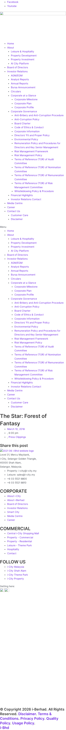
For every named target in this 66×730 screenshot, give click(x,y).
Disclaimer (17, 219)
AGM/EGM (17, 75)
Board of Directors (17, 67)
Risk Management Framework (31, 151)
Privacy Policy (32, 718)
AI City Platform (20, 63)
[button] (33, 227)
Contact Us (13, 211)
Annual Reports (19, 83)
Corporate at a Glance (23, 95)
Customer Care (19, 215)
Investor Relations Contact (26, 199)
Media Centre (15, 203)
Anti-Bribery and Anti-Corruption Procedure (39, 115)
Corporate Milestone (25, 99)
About (10, 47)
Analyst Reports (20, 79)
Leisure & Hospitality (22, 51)
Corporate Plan (23, 103)
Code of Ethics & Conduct (29, 127)
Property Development (24, 55)
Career (11, 207)
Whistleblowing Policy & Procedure (34, 191)
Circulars (16, 91)
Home (10, 43)
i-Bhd (4, 728)
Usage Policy (23, 723)
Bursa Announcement (23, 87)
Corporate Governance (24, 111)
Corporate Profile (24, 107)
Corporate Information (27, 131)
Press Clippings (17, 437)
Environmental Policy (26, 139)
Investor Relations (17, 71)
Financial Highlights (22, 195)
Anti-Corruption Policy (26, 119)
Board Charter (22, 123)
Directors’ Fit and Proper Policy (32, 135)
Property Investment (22, 59)
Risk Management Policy (28, 155)
